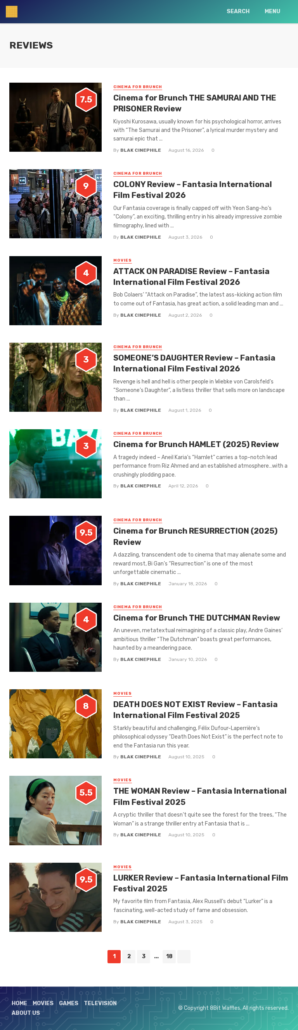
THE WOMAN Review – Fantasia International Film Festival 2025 (200, 796)
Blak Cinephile (140, 150)
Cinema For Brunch (137, 87)
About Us (26, 1013)
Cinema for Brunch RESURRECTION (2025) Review (195, 536)
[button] (55, 117)
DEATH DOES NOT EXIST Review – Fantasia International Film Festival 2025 (195, 710)
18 (169, 956)
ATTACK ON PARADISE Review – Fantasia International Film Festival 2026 (191, 277)
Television (100, 1003)
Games (68, 1003)
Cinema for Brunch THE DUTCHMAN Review (196, 618)
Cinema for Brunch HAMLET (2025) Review (196, 444)
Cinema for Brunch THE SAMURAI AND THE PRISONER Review (194, 103)
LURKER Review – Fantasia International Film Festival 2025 (200, 883)
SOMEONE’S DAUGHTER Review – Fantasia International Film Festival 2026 (194, 363)
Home (19, 1003)
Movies (122, 260)
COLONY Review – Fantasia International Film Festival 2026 (192, 190)
